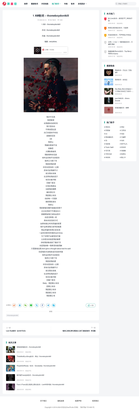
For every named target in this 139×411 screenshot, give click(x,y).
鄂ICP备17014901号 (87, 407)
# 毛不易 (107, 150)
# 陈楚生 (123, 154)
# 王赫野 (123, 137)
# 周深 (122, 127)
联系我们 (95, 401)
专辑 (66, 3)
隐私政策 (61, 401)
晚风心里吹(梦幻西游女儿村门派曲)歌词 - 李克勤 (79, 329)
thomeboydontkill (13, 315)
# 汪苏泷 (123, 130)
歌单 (72, 3)
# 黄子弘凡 (123, 144)
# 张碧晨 (107, 144)
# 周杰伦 (107, 127)
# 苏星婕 (107, 130)
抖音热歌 (44, 3)
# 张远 (122, 133)
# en (105, 133)
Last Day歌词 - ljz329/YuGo (16, 329)
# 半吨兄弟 (108, 154)
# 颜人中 (123, 157)
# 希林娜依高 (108, 137)
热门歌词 (55, 3)
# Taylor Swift (108, 147)
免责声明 (78, 401)
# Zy (105, 140)
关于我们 (43, 401)
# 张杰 (122, 140)
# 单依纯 (107, 157)
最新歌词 (34, 3)
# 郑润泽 (123, 147)
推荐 (26, 3)
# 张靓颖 (123, 150)
